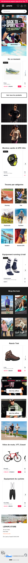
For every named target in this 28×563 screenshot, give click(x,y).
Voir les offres (14, 391)
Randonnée (7, 225)
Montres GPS (20, 245)
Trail (21, 205)
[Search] (24, 11)
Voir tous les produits (14, 95)
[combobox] (12, 11)
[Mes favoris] (18, 6)
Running (7, 205)
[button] (3, 6)
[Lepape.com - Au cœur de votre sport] (9, 6)
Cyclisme (20, 225)
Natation (7, 245)
